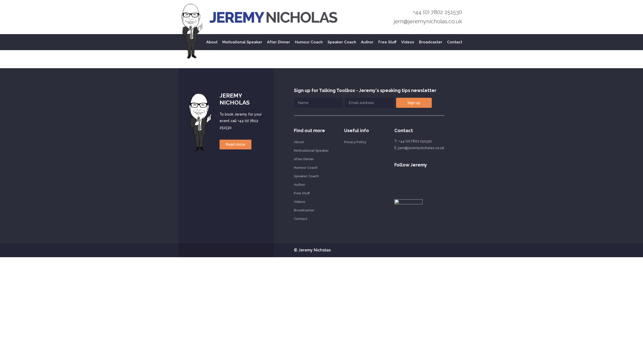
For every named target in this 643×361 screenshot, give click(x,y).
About (212, 42)
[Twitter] (419, 181)
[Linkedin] (397, 181)
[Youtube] (408, 181)
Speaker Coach (342, 42)
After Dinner (278, 42)
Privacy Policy (355, 142)
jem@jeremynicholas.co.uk (428, 21)
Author (367, 42)
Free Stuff (387, 42)
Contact (454, 42)
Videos (407, 42)
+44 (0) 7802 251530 (437, 12)
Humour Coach (309, 42)
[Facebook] (431, 181)
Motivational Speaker (242, 42)
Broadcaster (430, 42)
